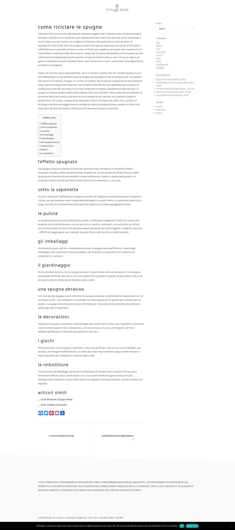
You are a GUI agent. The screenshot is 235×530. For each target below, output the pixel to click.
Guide (158, 58)
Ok (182, 526)
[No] (231, 526)
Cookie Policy (161, 110)
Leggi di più (192, 526)
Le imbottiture (46, 153)
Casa (158, 49)
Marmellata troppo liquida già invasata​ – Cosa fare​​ (175, 88)
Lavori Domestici (162, 64)
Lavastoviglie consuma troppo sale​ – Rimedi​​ (172, 95)
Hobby (158, 61)
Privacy (159, 113)
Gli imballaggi (46, 134)
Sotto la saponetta (48, 127)
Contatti (159, 106)
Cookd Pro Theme (111, 517)
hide (53, 117)
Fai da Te (159, 55)
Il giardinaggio (46, 138)
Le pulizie (44, 131)
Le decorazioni (46, 146)
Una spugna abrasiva (49, 142)
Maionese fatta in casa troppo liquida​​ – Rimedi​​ (173, 92)
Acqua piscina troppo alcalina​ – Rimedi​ (170, 79)
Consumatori (161, 52)
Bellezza (159, 45)
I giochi (43, 149)
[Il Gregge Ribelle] (117, 12)
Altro (158, 42)
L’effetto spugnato (48, 123)
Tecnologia (160, 67)
